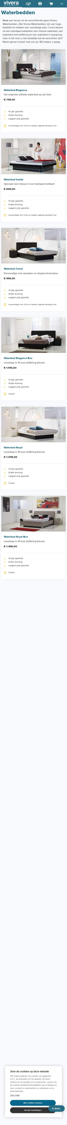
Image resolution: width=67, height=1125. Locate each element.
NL (62, 3)
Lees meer (15, 1095)
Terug (9, 3)
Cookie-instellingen (32, 1110)
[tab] (11, 4)
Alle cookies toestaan (32, 1103)
